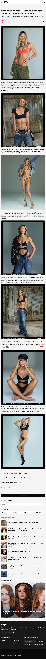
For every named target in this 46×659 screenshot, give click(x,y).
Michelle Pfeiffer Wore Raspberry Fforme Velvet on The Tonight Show (25, 573)
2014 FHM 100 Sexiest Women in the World (19, 551)
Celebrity (3, 640)
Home (2, 7)
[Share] (43, 21)
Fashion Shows (15, 640)
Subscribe (41, 641)
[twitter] (6, 632)
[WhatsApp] (21, 477)
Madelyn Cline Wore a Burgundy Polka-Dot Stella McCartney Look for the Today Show (26, 565)
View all (19, 482)
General (3, 643)
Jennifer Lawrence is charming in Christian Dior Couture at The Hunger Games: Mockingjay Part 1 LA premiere (26, 529)
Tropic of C (26, 473)
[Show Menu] (2, 2)
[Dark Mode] (41, 2)
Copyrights (20, 653)
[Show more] (27, 477)
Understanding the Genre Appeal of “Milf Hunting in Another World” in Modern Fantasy (25, 544)
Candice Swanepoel (13, 473)
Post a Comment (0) (23, 495)
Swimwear (20, 473)
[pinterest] (9, 632)
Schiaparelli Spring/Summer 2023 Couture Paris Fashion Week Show (25, 536)
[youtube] (13, 632)
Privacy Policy (14, 653)
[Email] (24, 477)
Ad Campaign (7, 7)
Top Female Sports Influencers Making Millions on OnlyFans (23, 522)
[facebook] (2, 632)
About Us (3, 653)
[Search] (44, 2)
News (13, 643)
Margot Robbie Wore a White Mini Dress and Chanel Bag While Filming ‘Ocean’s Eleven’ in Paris (25, 558)
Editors (8, 653)
